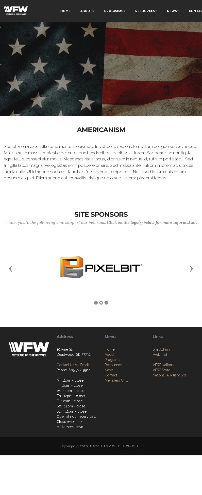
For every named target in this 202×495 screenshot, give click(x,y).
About (109, 354)
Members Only (117, 380)
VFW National (164, 365)
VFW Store (161, 370)
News (109, 370)
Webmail (160, 354)
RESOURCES (145, 11)
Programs (112, 360)
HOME (65, 11)
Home (110, 349)
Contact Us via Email (73, 365)
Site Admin (161, 349)
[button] (10, 268)
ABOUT (86, 11)
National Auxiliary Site (169, 375)
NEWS (172, 11)
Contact (111, 375)
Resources (113, 365)
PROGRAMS (113, 11)
